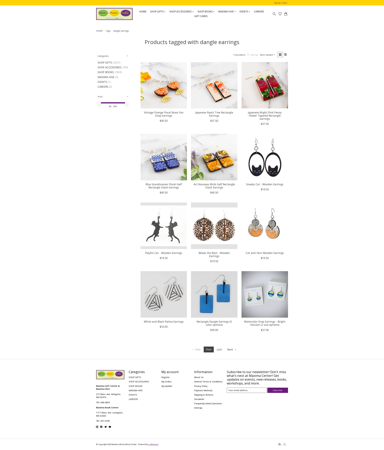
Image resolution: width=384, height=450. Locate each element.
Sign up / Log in (280, 2)
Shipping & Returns (203, 394)
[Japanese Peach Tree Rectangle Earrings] (214, 85)
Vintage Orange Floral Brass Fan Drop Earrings (163, 114)
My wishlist (166, 385)
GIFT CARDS (201, 16)
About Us (199, 377)
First (209, 349)
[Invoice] (284, 444)
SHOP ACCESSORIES (109, 67)
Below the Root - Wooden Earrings (214, 254)
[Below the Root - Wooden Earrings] (214, 226)
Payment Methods (203, 390)
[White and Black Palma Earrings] (164, 294)
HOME (143, 11)
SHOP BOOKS (106, 72)
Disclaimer (199, 399)
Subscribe (277, 390)
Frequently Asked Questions (208, 403)
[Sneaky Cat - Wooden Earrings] (265, 157)
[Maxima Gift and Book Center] (114, 13)
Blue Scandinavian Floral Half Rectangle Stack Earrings (164, 185)
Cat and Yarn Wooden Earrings (265, 253)
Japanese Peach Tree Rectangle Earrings (214, 114)
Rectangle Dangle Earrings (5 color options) (214, 323)
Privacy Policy (200, 385)
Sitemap (198, 407)
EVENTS (102, 82)
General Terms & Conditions (208, 381)
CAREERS (259, 11)
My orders (166, 381)
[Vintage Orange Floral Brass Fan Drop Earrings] (164, 85)
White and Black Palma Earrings (164, 321)
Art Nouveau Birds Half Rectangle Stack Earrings (214, 185)
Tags (108, 30)
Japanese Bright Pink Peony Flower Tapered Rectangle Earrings (265, 116)
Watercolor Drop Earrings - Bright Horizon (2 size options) (264, 323)
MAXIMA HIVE (106, 77)
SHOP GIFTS (105, 62)
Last (219, 349)
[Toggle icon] (274, 14)
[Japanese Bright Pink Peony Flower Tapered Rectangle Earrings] (265, 85)
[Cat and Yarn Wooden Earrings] (265, 226)
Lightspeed (153, 444)
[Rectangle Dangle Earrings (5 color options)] (214, 294)
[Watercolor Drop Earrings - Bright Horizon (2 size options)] (265, 294)
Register (165, 377)
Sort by (254, 54)
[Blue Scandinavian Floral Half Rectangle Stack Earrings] (164, 157)
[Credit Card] (279, 444)
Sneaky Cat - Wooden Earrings (264, 184)
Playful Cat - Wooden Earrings (163, 253)
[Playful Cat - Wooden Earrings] (164, 226)
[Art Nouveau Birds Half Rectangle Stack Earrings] (214, 157)
